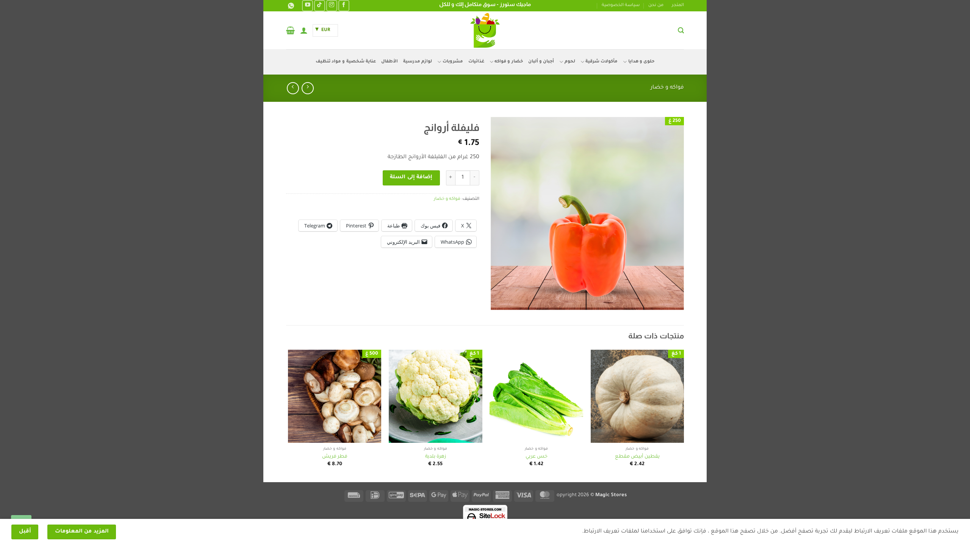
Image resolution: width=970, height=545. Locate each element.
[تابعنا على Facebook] (343, 5)
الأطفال (389, 61)
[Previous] (683, 415)
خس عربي (537, 456)
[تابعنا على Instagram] (331, 5)
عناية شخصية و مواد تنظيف (346, 61)
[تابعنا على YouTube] (307, 5)
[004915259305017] (290, 5)
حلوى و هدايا (641, 61)
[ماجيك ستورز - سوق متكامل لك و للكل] (485, 30)
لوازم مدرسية (417, 61)
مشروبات (453, 61)
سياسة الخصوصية (621, 5)
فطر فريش (334, 456)
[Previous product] (293, 88)
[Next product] (307, 88)
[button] (681, 30)
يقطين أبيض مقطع (637, 456)
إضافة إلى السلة (411, 177)
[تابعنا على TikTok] (319, 5)
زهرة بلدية (435, 456)
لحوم (570, 61)
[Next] (288, 415)
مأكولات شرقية (601, 61)
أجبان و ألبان (541, 61)
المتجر (678, 5)
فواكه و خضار (667, 88)
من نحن (655, 5)
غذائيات (476, 61)
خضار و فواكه (508, 61)
